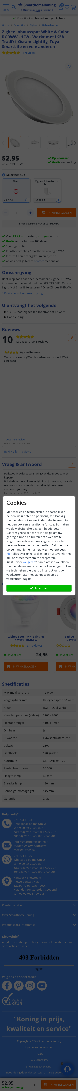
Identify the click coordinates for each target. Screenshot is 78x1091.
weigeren (29, 562)
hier (9, 554)
